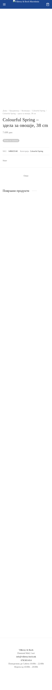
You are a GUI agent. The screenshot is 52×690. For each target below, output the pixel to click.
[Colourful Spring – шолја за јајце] (38, 523)
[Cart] (47, 4)
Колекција (26, 111)
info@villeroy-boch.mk (26, 657)
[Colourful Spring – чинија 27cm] (14, 523)
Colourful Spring (38, 111)
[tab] (26, 176)
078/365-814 (26, 660)
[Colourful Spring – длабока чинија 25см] (38, 306)
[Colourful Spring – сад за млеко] (14, 217)
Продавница (14, 111)
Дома (5, 111)
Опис (26, 176)
